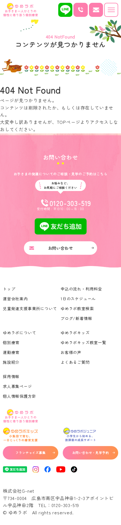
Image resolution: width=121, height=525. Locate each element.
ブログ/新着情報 (76, 318)
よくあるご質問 (75, 362)
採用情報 (11, 376)
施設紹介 (11, 362)
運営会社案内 (15, 298)
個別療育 (11, 342)
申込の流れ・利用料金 (81, 289)
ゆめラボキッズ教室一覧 (83, 342)
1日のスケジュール (78, 298)
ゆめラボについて (19, 332)
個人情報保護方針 (19, 396)
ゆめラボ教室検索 (77, 308)
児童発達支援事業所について (30, 308)
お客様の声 (70, 352)
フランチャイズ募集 (30, 452)
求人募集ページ (17, 386)
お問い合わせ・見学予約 (90, 452)
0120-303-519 (65, 505)
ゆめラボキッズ (75, 332)
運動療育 (11, 352)
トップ (9, 289)
